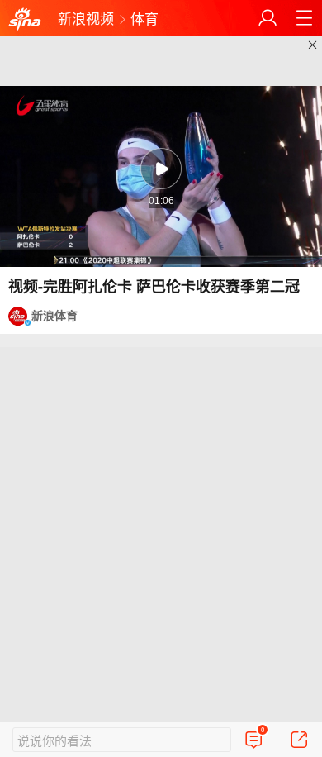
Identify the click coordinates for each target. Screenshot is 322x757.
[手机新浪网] (24, 19)
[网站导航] (304, 18)
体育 (144, 17)
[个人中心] (267, 18)
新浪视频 (86, 17)
